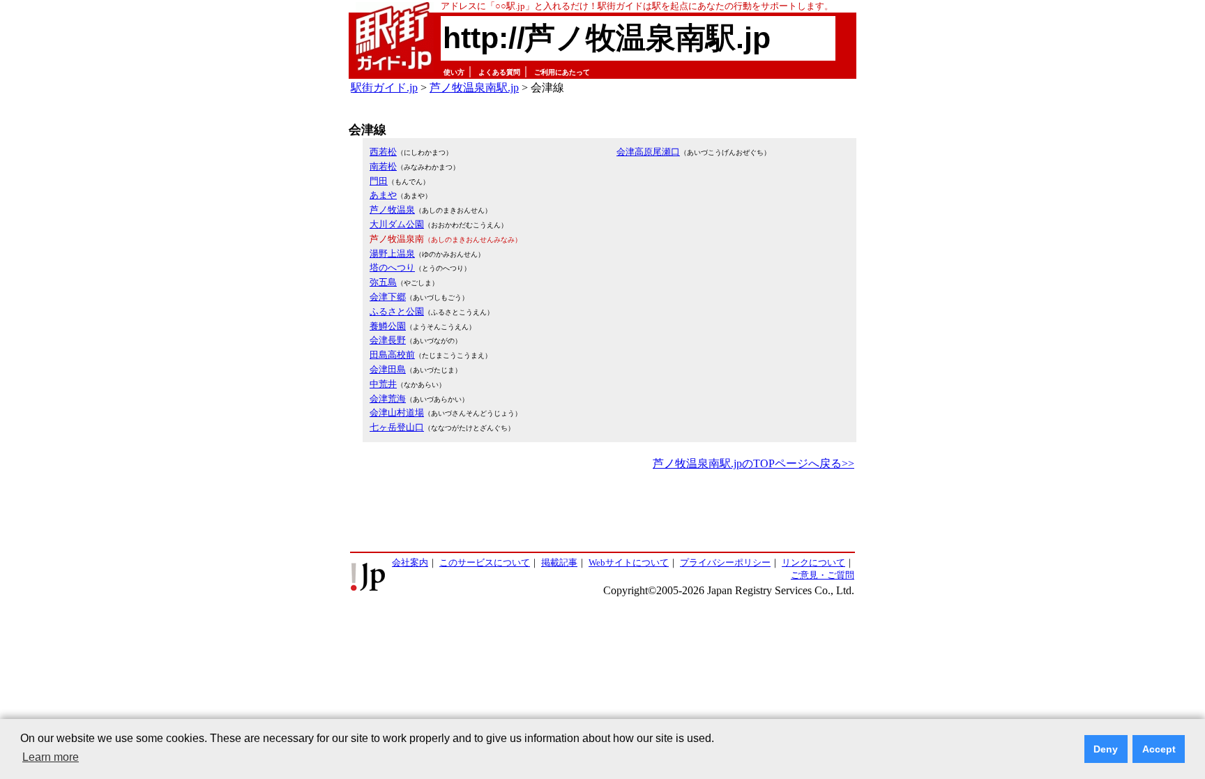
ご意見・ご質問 (822, 575)
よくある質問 (499, 72)
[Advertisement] (602, 512)
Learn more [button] (50, 757)
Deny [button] (1105, 749)
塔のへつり (392, 267)
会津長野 (388, 340)
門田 (379, 181)
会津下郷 (388, 297)
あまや (383, 195)
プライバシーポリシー (725, 562)
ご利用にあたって (562, 72)
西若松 (383, 151)
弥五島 (383, 282)
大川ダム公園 (397, 224)
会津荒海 (388, 398)
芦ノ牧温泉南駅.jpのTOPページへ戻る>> (753, 463)
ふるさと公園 (397, 311)
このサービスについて (484, 562)
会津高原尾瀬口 (648, 151)
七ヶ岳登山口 (397, 427)
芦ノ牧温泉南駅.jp (474, 87)
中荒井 (383, 384)
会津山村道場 (397, 412)
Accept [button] (1159, 749)
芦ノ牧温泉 (392, 209)
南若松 (383, 166)
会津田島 (388, 369)
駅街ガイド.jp (384, 87)
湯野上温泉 (392, 253)
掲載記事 (559, 562)
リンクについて (813, 562)
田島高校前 (392, 354)
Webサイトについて (629, 562)
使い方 (454, 72)
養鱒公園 (388, 326)
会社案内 (410, 562)
